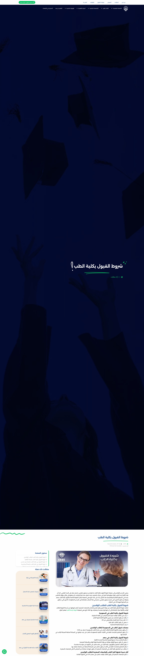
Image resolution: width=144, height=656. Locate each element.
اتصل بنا (85, 2)
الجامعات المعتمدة (117, 8)
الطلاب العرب (105, 8)
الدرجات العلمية (81, 8)
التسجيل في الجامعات (48, 8)
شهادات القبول (100, 2)
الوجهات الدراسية (70, 8)
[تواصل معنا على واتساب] (4, 651)
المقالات (116, 2)
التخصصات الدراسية (94, 8)
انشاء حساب (22, 2)
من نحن (123, 2)
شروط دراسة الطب (72, 610)
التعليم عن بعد (58, 8)
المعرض (109, 2)
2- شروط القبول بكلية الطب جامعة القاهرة (36, 559)
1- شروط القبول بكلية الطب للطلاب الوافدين (35, 557)
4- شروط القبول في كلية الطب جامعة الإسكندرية (34, 564)
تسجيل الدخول (29, 2)
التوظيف (92, 2)
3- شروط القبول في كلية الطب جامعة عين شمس (34, 562)
